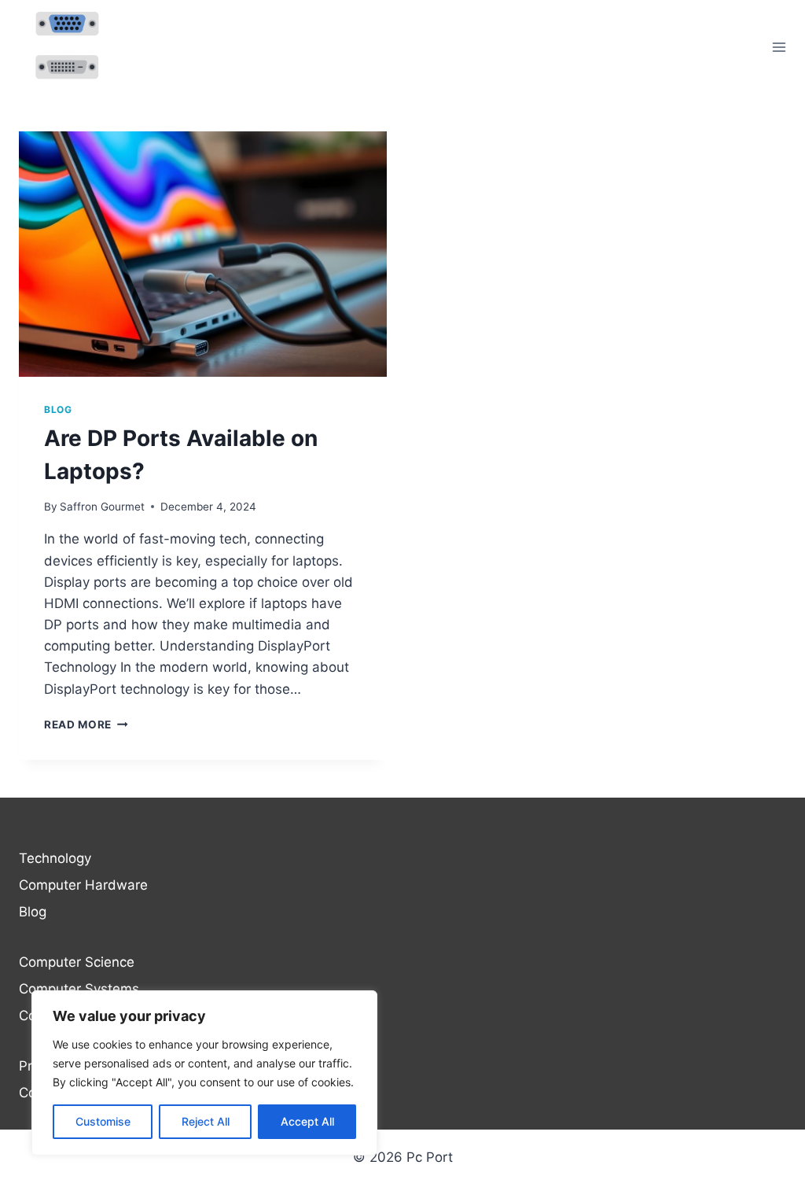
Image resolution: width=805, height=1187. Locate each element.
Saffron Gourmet (102, 506)
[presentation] (203, 254)
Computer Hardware (83, 885)
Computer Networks (82, 1015)
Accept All (307, 1121)
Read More (86, 724)
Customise (102, 1121)
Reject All (206, 1121)
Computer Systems (79, 989)
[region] (204, 1073)
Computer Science (76, 962)
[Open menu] (778, 47)
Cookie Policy (61, 1092)
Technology (55, 858)
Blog (58, 409)
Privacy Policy (62, 1066)
